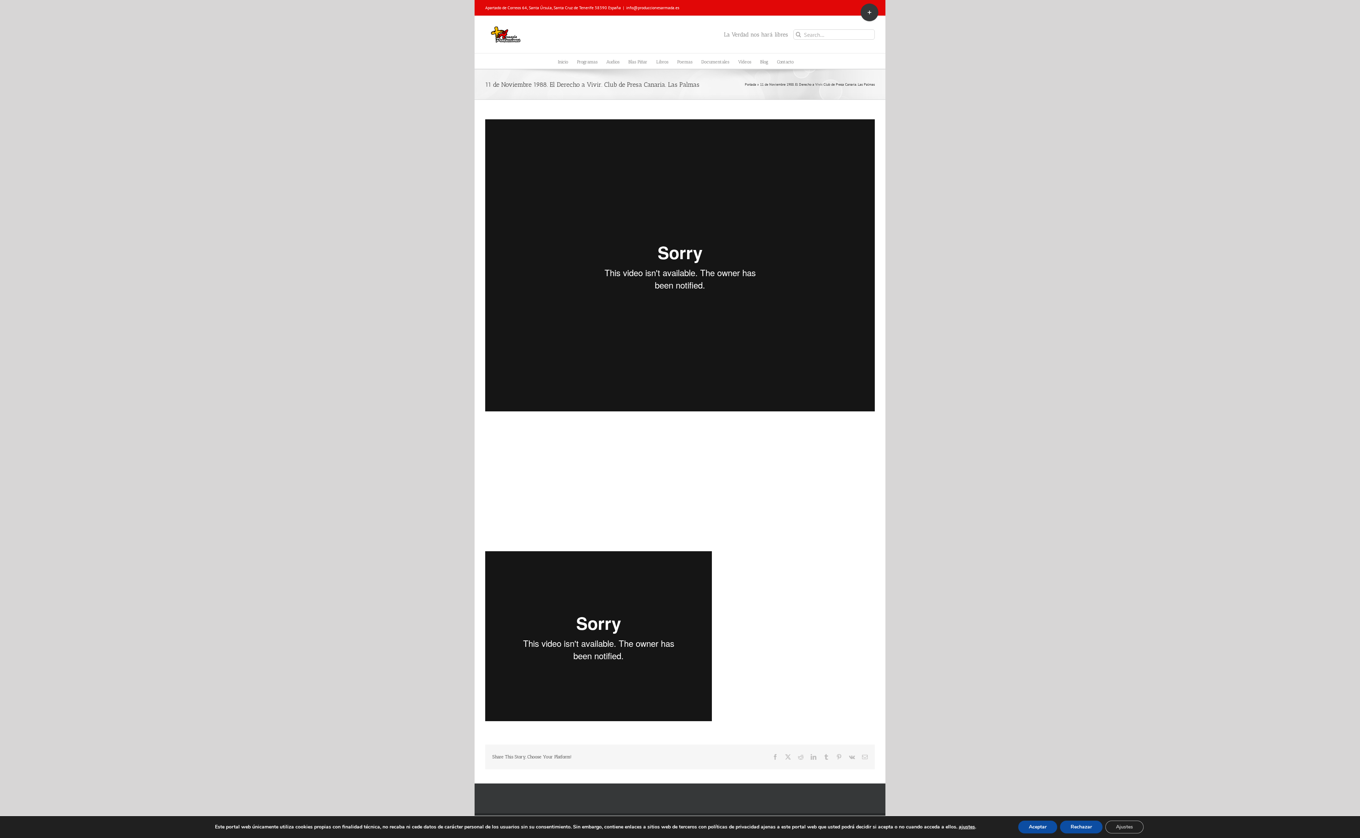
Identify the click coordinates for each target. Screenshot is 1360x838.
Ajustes (1124, 826)
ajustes (967, 827)
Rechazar (1081, 826)
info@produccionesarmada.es (652, 7)
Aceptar (1038, 826)
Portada (750, 84)
